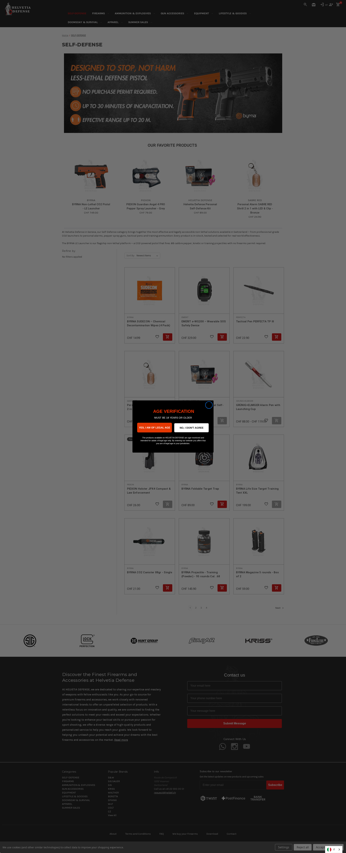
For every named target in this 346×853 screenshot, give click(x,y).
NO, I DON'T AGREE (191, 427)
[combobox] (333, 849)
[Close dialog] (209, 405)
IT (334, 849)
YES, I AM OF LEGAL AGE (154, 427)
